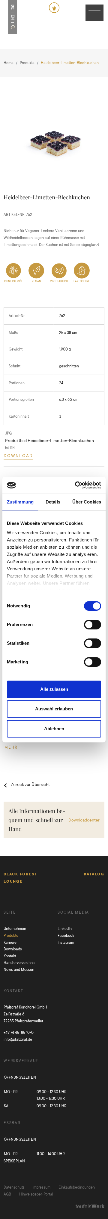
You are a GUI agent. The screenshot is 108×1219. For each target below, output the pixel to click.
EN (12, 17)
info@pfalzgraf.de (18, 1039)
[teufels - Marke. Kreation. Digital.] (90, 1205)
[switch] (92, 624)
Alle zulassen (54, 689)
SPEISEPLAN (14, 1161)
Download (18, 455)
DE (12, 7)
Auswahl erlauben (54, 708)
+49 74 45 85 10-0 (19, 1032)
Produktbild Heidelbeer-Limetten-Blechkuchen (49, 440)
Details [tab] (53, 501)
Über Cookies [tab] (86, 501)
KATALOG (94, 874)
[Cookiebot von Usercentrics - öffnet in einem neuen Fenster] (76, 485)
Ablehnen (54, 728)
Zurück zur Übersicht (30, 784)
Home (9, 62)
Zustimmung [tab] (20, 501)
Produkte (27, 62)
